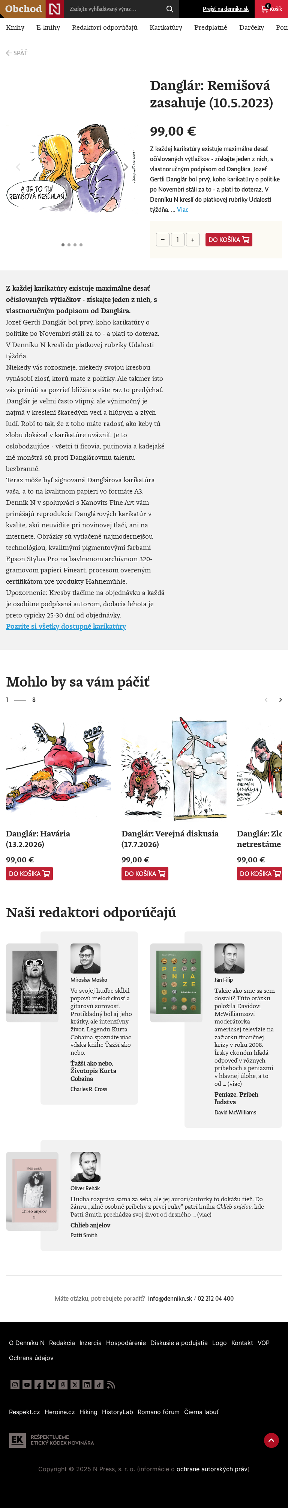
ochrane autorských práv (212, 1469)
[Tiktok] (99, 1385)
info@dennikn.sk (170, 1298)
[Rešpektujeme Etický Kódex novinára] (51, 1440)
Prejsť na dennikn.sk (226, 8)
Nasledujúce (126, 167)
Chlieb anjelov (90, 1225)
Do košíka (224, 239)
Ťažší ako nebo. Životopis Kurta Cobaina (93, 1071)
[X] (75, 1385)
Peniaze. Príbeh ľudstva (236, 1098)
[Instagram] (15, 1385)
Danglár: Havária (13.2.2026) (38, 838)
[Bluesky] (51, 1385)
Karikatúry (166, 27)
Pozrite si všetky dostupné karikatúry (66, 626)
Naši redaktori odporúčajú (91, 912)
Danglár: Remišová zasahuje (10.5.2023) (63, 244)
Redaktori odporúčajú (105, 27)
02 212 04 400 (216, 1298)
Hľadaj (170, 9)
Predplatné (210, 27)
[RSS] (111, 1385)
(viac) (235, 1083)
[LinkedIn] (87, 1385)
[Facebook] (39, 1385)
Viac (182, 209)
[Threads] (63, 1385)
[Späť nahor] (271, 1440)
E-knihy (48, 27)
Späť (20, 53)
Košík (274, 7)
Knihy (15, 27)
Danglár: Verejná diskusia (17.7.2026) (170, 838)
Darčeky (251, 27)
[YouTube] (27, 1385)
